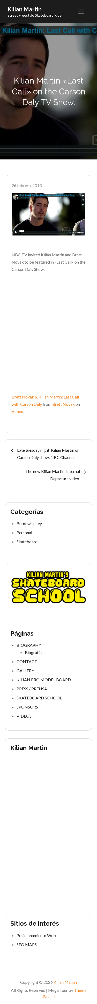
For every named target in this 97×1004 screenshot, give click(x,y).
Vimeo (17, 411)
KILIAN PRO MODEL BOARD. (44, 679)
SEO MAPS (27, 944)
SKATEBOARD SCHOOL (39, 697)
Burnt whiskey (29, 523)
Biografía (33, 652)
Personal (24, 532)
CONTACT (27, 661)
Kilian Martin (25, 9)
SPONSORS (27, 706)
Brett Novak (63, 404)
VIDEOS (24, 715)
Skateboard (27, 541)
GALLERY (25, 670)
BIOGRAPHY (29, 645)
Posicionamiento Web (36, 935)
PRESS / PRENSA (32, 688)
